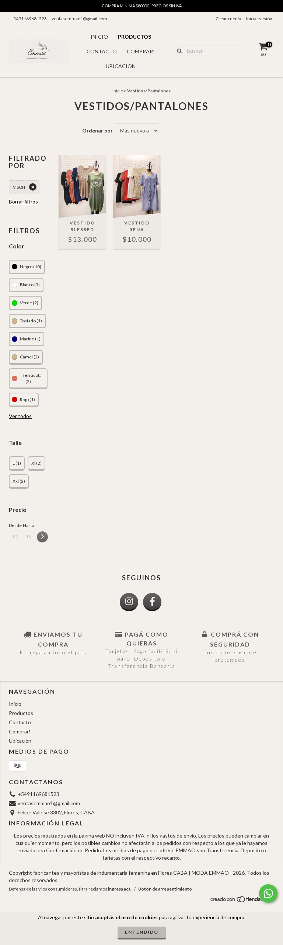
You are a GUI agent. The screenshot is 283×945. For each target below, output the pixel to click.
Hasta (28, 525)
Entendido (141, 932)
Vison (19, 187)
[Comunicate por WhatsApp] (268, 893)
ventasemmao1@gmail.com (79, 18)
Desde (14, 525)
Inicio (99, 36)
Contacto (102, 51)
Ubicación (121, 66)
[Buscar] (178, 50)
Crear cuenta (228, 18)
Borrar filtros (23, 201)
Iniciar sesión (259, 18)
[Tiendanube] (242, 901)
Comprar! (141, 51)
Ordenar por (97, 130)
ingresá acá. (120, 889)
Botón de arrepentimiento (165, 889)
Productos (134, 36)
